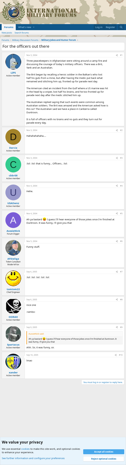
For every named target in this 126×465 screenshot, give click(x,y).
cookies (25, 448)
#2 (121, 130)
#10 (121, 355)
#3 (121, 158)
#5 (121, 213)
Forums (8, 27)
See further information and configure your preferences (33, 458)
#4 (121, 185)
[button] (34, 27)
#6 (121, 241)
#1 (121, 55)
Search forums (22, 32)
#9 (121, 327)
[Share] (117, 55)
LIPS (13, 72)
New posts (7, 32)
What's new (24, 27)
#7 (121, 271)
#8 (121, 299)
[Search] (121, 27)
